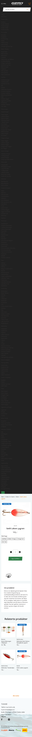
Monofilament (4, 183)
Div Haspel (3, 135)
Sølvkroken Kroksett (6, 89)
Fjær (2, 310)
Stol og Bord (4, 72)
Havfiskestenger (5, 80)
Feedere (3, 22)
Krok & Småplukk (5, 360)
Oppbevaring (4, 463)
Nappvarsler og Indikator (7, 59)
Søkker (3, 373)
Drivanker (3, 453)
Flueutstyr (4, 221)
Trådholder (4, 298)
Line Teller (3, 106)
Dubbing (3, 308)
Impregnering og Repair (7, 357)
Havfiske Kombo (5, 83)
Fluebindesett (4, 323)
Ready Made (4, 51)
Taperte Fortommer (6, 252)
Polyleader (3, 254)
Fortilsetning (4, 39)
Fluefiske (3, 218)
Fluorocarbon (4, 185)
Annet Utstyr (4, 418)
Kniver (2, 451)
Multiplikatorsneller (6, 166)
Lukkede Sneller (5, 172)
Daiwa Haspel (4, 114)
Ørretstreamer (5, 272)
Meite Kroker (4, 53)
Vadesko (3, 332)
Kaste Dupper (4, 393)
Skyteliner (3, 238)
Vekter (3, 437)
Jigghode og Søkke (6, 101)
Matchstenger (5, 67)
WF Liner (3, 233)
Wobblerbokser (5, 479)
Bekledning (4, 326)
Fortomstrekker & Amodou (8, 248)
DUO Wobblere (5, 200)
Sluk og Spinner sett (6, 202)
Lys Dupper (4, 399)
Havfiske (3, 77)
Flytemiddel (4, 246)
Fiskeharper (4, 102)
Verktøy (3, 295)
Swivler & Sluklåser (6, 377)
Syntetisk (3, 317)
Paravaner (3, 449)
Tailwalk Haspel (5, 122)
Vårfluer (3, 267)
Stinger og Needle (6, 63)
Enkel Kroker (4, 365)
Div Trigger (4, 148)
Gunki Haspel (4, 128)
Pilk (2, 85)
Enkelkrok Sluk (4, 367)
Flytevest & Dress (5, 346)
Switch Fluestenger (6, 229)
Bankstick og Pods (6, 65)
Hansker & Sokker (5, 351)
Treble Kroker (4, 369)
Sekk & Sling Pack (5, 468)
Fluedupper (4, 397)
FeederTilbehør (5, 24)
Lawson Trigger (5, 142)
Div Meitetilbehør (5, 61)
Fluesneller (4, 231)
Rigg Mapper (4, 485)
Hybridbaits (4, 204)
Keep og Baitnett (5, 74)
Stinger (3, 412)
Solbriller (3, 355)
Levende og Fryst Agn (6, 46)
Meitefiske (4, 16)
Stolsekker (4, 483)
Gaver (2, 460)
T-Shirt (3, 344)
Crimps (3, 415)
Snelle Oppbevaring (6, 469)
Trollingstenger (5, 155)
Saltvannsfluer (4, 274)
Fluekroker (4, 300)
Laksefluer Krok (5, 284)
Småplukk (3, 426)
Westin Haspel (4, 118)
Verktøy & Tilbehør (6, 429)
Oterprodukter (5, 447)
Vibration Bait (4, 194)
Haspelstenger (5, 112)
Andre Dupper (4, 404)
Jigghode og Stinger (6, 407)
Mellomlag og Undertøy (7, 347)
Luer (2, 342)
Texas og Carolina (5, 423)
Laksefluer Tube (5, 278)
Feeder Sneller (4, 27)
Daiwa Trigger (4, 141)
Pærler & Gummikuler (6, 425)
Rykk (2, 97)
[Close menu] (3, 492)
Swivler (3, 382)
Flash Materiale (5, 316)
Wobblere (3, 198)
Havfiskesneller (5, 82)
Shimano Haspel (5, 126)
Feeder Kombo (5, 29)
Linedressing (4, 244)
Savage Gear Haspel (6, 129)
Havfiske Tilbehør (5, 104)
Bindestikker (4, 291)
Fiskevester (4, 336)
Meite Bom (4, 55)
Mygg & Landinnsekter (7, 268)
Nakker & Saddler (5, 314)
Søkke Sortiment (5, 375)
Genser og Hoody (5, 349)
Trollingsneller (4, 170)
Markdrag (3, 215)
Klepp (2, 436)
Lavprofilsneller (5, 168)
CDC (2, 304)
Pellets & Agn (4, 42)
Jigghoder (3, 410)
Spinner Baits (4, 208)
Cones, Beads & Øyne (6, 306)
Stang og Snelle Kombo (7, 159)
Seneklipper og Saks (6, 445)
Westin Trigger (5, 144)
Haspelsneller (4, 165)
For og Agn (4, 32)
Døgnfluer (3, 265)
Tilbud (2, 14)
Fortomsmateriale (6, 250)
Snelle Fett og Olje (6, 176)
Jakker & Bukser (5, 334)
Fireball (3, 87)
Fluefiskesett (4, 223)
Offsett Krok (4, 371)
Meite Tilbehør (5, 49)
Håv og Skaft (4, 70)
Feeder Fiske (4, 19)
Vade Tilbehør (4, 353)
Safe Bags (3, 473)
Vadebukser (4, 330)
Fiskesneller (4, 162)
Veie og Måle (4, 455)
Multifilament (4, 181)
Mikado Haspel (4, 131)
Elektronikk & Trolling (6, 458)
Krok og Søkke (5, 362)
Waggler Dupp (5, 395)
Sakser (3, 297)
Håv (2, 432)
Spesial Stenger (5, 157)
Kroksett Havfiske (5, 91)
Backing (3, 236)
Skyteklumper (4, 235)
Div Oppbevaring (5, 488)
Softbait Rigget (5, 209)
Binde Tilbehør (5, 293)
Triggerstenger (5, 138)
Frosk (2, 206)
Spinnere (3, 192)
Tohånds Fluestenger (6, 227)
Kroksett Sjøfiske (5, 93)
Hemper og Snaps (5, 384)
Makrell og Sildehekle (6, 95)
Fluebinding (4, 288)
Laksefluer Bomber (6, 282)
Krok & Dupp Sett (5, 402)
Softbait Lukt (4, 213)
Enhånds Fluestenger (6, 225)
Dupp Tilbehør (4, 400)
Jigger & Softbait (5, 211)
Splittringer (4, 386)
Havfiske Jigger (5, 99)
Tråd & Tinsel (4, 319)
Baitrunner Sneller (5, 174)
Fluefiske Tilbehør (5, 257)
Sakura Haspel (4, 133)
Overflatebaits (5, 196)
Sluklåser (3, 380)
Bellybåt (3, 255)
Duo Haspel (4, 124)
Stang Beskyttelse (6, 471)
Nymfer (3, 270)
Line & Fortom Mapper (7, 240)
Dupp (2, 388)
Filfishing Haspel (5, 120)
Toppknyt (3, 69)
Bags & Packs (4, 466)
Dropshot (3, 421)
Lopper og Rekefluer (6, 276)
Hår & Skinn (4, 312)
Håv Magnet (4, 434)
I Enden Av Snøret (5, 188)
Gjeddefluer (4, 286)
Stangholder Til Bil (6, 441)
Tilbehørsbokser (5, 477)
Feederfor (3, 37)
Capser (3, 340)
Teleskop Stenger (5, 153)
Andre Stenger (5, 151)
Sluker (2, 190)
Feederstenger (5, 26)
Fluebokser (4, 242)
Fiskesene (3, 179)
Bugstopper (4, 338)
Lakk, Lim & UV (5, 321)
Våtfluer (3, 263)
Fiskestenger (4, 109)
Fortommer (4, 413)
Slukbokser (4, 475)
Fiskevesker (4, 481)
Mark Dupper (4, 391)
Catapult (3, 57)
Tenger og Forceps (6, 443)
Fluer (2, 260)
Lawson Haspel (5, 116)
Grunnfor (3, 35)
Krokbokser (4, 302)
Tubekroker (4, 280)
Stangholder (4, 439)
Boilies (3, 40)
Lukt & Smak (4, 44)
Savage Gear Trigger (6, 146)
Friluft (2, 456)
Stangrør (3, 486)
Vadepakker (4, 329)
